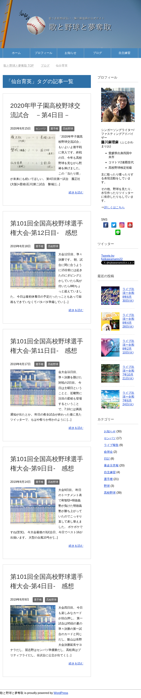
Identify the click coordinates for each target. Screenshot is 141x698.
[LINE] (118, 232)
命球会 (108, 451)
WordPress (61, 693)
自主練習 (124, 52)
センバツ (41, 128)
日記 (107, 458)
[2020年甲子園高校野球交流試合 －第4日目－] (32, 168)
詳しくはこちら (114, 207)
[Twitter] (114, 225)
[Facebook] (106, 225)
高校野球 (68, 128)
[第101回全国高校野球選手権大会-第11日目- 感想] (32, 403)
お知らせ (70, 52)
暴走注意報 (111, 465)
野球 (107, 485)
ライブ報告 (111, 445)
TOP (18, 65)
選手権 (54, 128)
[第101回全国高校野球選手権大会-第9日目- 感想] (32, 521)
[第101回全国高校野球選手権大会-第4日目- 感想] (32, 639)
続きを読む (76, 192)
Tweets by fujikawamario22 (112, 257)
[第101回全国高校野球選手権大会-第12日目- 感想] (32, 285)
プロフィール (43, 52)
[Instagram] (122, 225)
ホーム (16, 52)
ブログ (97, 52)
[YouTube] (130, 225)
